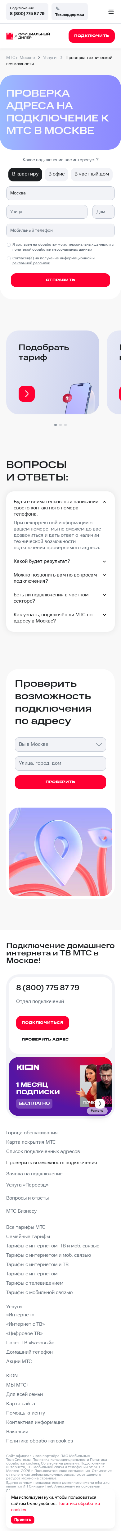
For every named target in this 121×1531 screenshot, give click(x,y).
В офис (56, 174)
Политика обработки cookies (39, 1441)
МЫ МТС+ (17, 1385)
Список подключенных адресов (43, 1152)
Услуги (14, 1307)
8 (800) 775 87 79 (27, 13)
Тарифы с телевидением (34, 1283)
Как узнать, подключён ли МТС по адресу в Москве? (53, 618)
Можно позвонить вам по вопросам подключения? (55, 578)
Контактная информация (35, 1422)
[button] (55, 425)
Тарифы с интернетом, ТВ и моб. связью (52, 1246)
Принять (22, 1519)
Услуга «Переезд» (27, 1185)
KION (12, 1376)
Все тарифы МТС (26, 1227)
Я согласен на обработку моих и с (63, 247)
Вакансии (17, 1432)
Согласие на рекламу (60, 1463)
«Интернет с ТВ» (25, 1324)
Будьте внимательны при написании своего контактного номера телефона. (56, 508)
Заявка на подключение (34, 1174)
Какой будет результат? (42, 561)
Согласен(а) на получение (53, 261)
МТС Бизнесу (21, 1211)
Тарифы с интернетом (31, 1274)
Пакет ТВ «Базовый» (30, 1343)
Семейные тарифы (28, 1237)
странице (48, 1478)
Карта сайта (20, 1404)
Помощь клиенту (25, 1413)
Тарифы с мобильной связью (39, 1293)
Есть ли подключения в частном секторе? (51, 598)
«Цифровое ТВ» (24, 1334)
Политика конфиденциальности (61, 1459)
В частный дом (91, 174)
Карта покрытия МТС (31, 1142)
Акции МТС (19, 1362)
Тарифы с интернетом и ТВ (37, 1265)
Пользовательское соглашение (62, 1471)
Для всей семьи (24, 1394)
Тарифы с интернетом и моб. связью (48, 1255)
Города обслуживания (32, 1133)
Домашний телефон (29, 1352)
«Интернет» (20, 1315)
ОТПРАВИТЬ (60, 280)
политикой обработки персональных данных (52, 249)
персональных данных (88, 244)
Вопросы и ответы (27, 1198)
